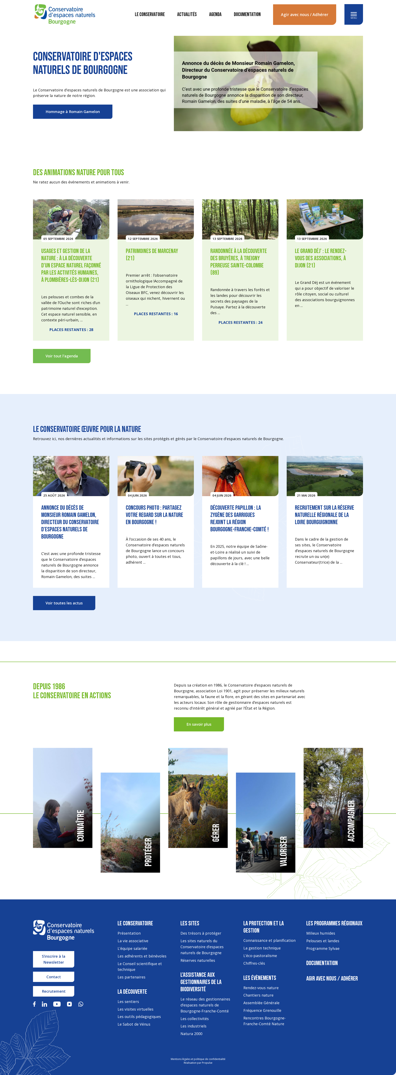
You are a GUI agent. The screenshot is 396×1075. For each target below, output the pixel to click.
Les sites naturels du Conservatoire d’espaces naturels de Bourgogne (202, 946)
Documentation (247, 14)
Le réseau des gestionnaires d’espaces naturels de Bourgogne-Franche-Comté (205, 1005)
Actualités (187, 14)
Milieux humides (320, 933)
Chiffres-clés (254, 963)
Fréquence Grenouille (262, 1010)
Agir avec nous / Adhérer (304, 14)
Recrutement (54, 991)
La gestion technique (262, 948)
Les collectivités (194, 1018)
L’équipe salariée (132, 948)
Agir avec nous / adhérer (332, 978)
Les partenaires (131, 977)
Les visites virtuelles (135, 1009)
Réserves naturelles (197, 960)
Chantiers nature (258, 995)
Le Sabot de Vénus (134, 1024)
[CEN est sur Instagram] (69, 1003)
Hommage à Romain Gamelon (73, 111)
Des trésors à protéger (200, 933)
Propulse (207, 1063)
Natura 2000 (191, 1033)
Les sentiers (128, 1001)
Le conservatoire (150, 14)
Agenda (215, 14)
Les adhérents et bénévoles (142, 956)
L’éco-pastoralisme (260, 955)
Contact (53, 976)
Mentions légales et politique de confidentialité (198, 1059)
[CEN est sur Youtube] (57, 1003)
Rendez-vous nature (261, 987)
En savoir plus (198, 724)
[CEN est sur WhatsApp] (80, 1003)
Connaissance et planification (269, 940)
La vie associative (133, 940)
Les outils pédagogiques (139, 1016)
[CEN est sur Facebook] (34, 1003)
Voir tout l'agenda (62, 355)
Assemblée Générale (261, 1002)
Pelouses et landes (322, 940)
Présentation (129, 933)
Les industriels (193, 1026)
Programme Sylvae (322, 948)
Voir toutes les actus (64, 602)
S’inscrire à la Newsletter (53, 959)
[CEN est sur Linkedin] (44, 1003)
